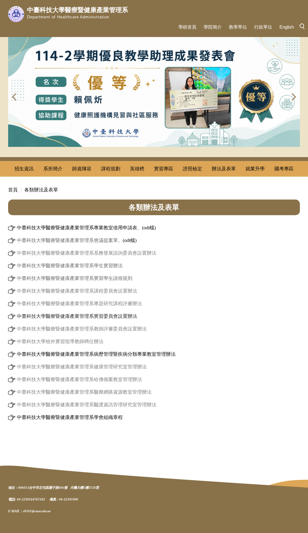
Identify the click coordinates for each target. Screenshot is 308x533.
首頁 (13, 189)
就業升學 (255, 168)
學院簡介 (213, 26)
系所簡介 (53, 168)
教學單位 (238, 26)
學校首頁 (187, 26)
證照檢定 (192, 168)
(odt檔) (149, 227)
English (286, 26)
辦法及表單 (224, 168)
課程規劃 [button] (110, 168)
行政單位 (263, 26)
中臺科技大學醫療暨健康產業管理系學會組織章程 (70, 417)
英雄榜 (137, 168)
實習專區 (163, 168)
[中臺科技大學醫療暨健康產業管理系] (16, 14)
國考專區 (284, 168)
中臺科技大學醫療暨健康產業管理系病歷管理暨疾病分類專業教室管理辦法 (96, 354)
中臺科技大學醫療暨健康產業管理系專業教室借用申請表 (76, 227)
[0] (12, 240)
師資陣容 (81, 168)
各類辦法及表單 (41, 189)
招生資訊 (24, 168)
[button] (15, 96)
